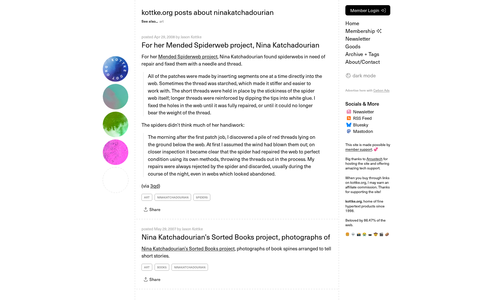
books (162, 267)
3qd (154, 185)
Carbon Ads (381, 90)
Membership (360, 31)
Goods (353, 46)
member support (358, 149)
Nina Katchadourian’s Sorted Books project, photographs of (235, 236)
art (161, 21)
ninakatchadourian (172, 197)
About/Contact (362, 62)
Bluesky (360, 124)
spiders (202, 197)
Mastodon (363, 131)
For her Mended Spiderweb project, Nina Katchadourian (230, 44)
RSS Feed (362, 118)
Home (352, 23)
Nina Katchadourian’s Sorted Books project (188, 248)
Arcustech (374, 158)
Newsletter (357, 38)
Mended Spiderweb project (187, 56)
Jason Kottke (191, 37)
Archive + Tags (362, 54)
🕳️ (370, 234)
